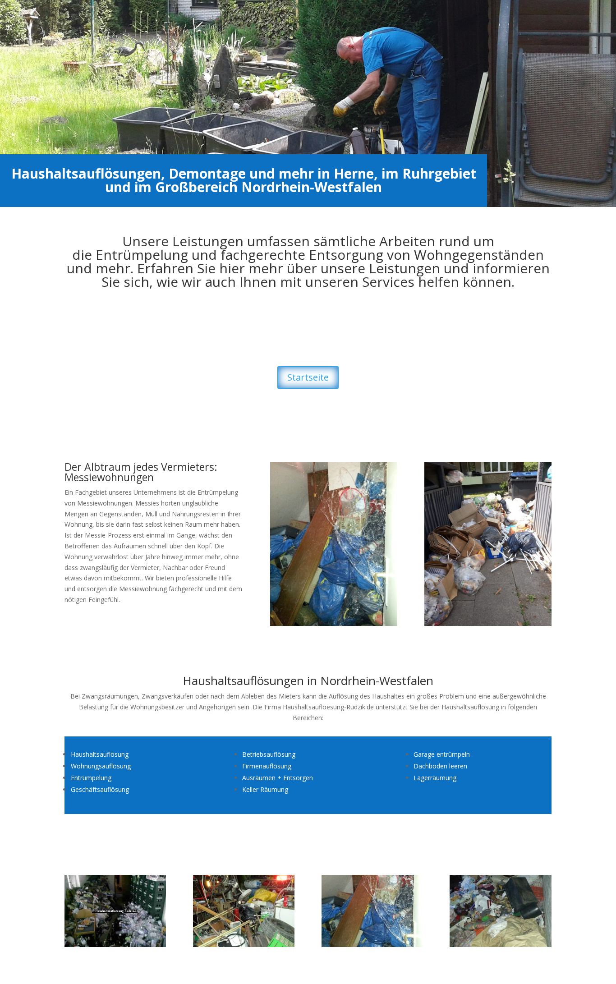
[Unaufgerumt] (243, 944)
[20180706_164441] (488, 623)
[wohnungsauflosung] (115, 944)
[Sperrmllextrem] (333, 623)
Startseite (308, 377)
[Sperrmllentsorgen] (500, 944)
